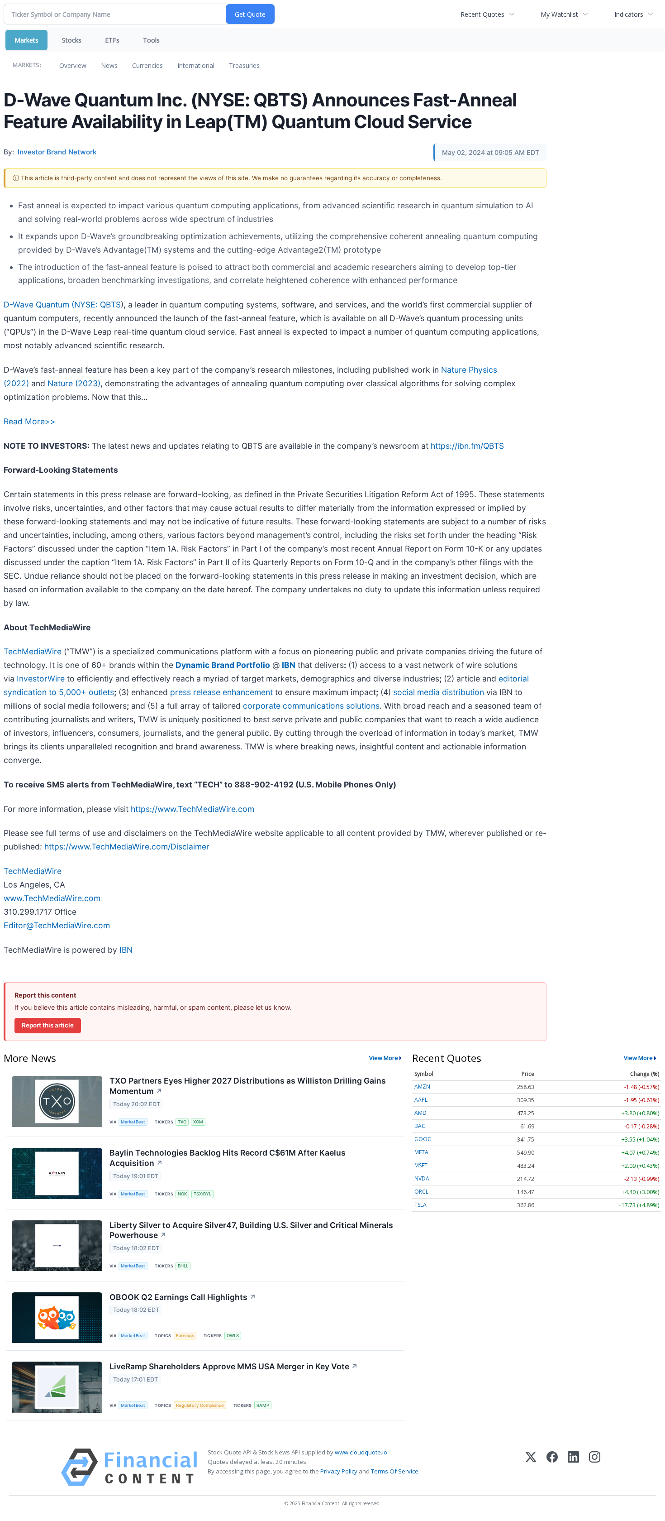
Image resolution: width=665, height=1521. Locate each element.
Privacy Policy (338, 1471)
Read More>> (30, 421)
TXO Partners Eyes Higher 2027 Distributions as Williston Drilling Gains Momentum (247, 1086)
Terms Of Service (394, 1471)
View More (383, 1058)
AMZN (422, 1086)
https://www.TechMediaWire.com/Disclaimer (126, 846)
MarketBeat (133, 1121)
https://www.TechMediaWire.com (192, 809)
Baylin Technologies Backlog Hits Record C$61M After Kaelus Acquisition (227, 1158)
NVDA (421, 1178)
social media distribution (438, 692)
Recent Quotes (482, 14)
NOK (182, 1193)
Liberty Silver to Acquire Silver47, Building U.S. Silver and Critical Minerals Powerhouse (251, 1230)
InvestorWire (41, 678)
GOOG (423, 1139)
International (195, 65)
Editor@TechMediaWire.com (57, 925)
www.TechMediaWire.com (52, 898)
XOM (198, 1121)
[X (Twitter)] (531, 1467)
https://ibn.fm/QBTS (467, 446)
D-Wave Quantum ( (39, 304)
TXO (182, 1121)
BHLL (183, 1265)
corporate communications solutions (311, 705)
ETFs (112, 40)
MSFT (421, 1165)
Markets (26, 40)
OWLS (233, 1335)
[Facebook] (552, 1467)
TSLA (420, 1205)
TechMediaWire (33, 651)
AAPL (421, 1100)
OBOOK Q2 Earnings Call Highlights (182, 1297)
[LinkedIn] (573, 1467)
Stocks (71, 40)
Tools (151, 40)
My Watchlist (559, 14)
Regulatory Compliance (200, 1405)
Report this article (48, 1025)
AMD (420, 1113)
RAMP (262, 1405)
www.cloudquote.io (361, 1452)
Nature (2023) (74, 383)
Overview (72, 65)
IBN (126, 950)
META (421, 1152)
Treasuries (244, 65)
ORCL (421, 1191)
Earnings (185, 1335)
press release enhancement (221, 692)
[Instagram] (594, 1467)
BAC (419, 1126)
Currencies (147, 65)
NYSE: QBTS (97, 304)
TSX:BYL (202, 1193)
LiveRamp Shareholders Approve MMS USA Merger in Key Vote (233, 1366)
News (109, 65)
